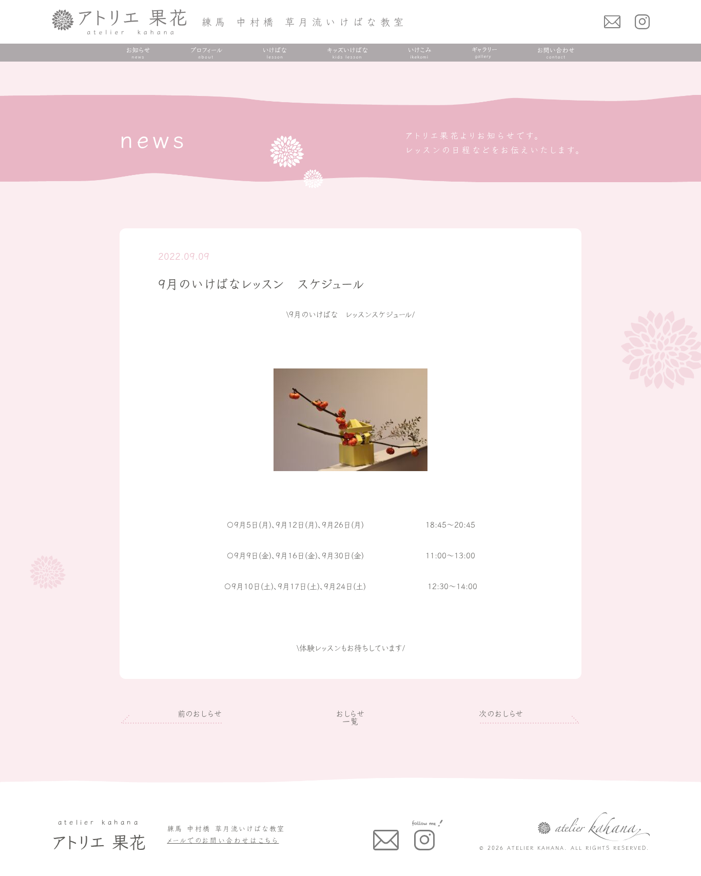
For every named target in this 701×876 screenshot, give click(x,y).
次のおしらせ (501, 713)
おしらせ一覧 (350, 717)
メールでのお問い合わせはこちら (223, 840)
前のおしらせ (200, 713)
